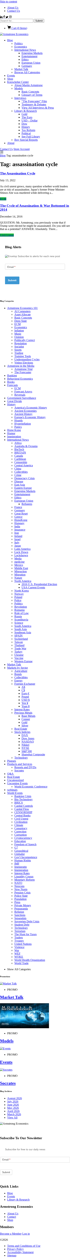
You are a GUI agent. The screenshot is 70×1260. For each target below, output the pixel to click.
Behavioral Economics (20, 378)
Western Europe (23, 661)
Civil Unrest (7, 235)
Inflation (19, 330)
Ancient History (23, 414)
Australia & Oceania (26, 446)
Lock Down (21, 552)
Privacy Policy (15, 1249)
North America (22, 581)
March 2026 (14, 1114)
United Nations (23, 943)
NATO (18, 882)
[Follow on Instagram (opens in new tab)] (10, 17)
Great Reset (21, 513)
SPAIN (18, 635)
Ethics (25, 59)
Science (18, 622)
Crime (17, 475)
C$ (23, 690)
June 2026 (13, 1104)
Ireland (18, 536)
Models (18, 88)
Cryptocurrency (23, 837)
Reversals (19, 394)
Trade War (20, 648)
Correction (20, 831)
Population (20, 898)
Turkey (18, 651)
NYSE (25, 748)
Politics (18, 43)
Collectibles (21, 471)
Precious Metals (23, 712)
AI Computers (22, 311)
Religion (19, 911)
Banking (12, 375)
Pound (25, 696)
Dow (24, 123)
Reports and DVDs (25, 767)
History (26, 126)
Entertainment (29, 56)
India (17, 526)
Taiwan (18, 642)
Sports (18, 349)
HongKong (20, 520)
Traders (18, 937)
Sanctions (19, 915)
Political (26, 133)
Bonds (18, 674)
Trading (18, 353)
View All (12, 1117)
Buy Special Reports (26, 139)
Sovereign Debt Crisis (26, 921)
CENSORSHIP (23, 812)
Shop (10, 78)
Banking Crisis (22, 796)
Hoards (18, 420)
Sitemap (11, 1255)
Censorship (20, 462)
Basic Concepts (30, 91)
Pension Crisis (22, 892)
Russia (18, 616)
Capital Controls (23, 805)
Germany (27, 65)
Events (11, 75)
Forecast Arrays (23, 391)
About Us (12, 7)
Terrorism (19, 931)
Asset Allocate (22, 314)
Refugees (27, 503)
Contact (11, 1216)
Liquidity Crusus (23, 876)
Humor (11, 433)
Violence (19, 947)
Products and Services (19, 764)
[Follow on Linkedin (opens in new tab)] (1, 17)
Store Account (21, 149)
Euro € (25, 693)
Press (17, 902)
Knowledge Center (18, 82)
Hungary (19, 523)
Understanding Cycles (26, 359)
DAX (25, 735)
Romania (19, 609)
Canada (18, 455)
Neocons (19, 886)
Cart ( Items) (19, 28)
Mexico (18, 564)
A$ (23, 687)
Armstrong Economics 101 (22, 308)
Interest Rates (22, 709)
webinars (12, 789)
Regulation (20, 343)
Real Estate (20, 728)
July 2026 (12, 1101)
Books (11, 381)
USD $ (26, 699)
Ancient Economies (25, 410)
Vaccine (18, 658)
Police (17, 600)
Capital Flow (21, 809)
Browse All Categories (27, 72)
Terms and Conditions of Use (23, 1245)
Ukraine (19, 654)
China (17, 468)
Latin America (22, 548)
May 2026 (13, 1107)
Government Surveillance (21, 397)
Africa (18, 442)
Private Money (22, 905)
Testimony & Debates (34, 104)
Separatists (20, 918)
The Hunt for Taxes (25, 934)
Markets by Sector (17, 667)
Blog (10, 40)
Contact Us (13, 10)
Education (20, 841)
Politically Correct (24, 340)
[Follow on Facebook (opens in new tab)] (4, 17)
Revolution (20, 606)
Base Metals (28, 715)
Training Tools (22, 356)
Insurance (19, 529)
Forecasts (12, 385)
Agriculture (20, 670)
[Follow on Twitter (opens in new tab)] (7, 17)
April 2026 (13, 1111)
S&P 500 (27, 751)
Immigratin (20, 866)
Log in (26, 1233)
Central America (23, 465)
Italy (16, 542)
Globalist (19, 854)
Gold (24, 114)
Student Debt (21, 924)
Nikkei (25, 744)
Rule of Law (21, 613)
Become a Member (11, 1233)
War (16, 950)
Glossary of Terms (32, 94)
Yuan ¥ (26, 706)
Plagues (11, 760)
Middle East (21, 568)
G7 (16, 847)
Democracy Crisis (24, 478)
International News (25, 49)
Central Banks (22, 815)
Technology (21, 757)
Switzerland (21, 638)
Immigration (14, 436)
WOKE (18, 956)
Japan (17, 545)
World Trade (21, 963)
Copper (26, 719)
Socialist (19, 346)
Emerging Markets (32, 53)
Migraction (20, 571)
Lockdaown (21, 555)
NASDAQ (28, 741)
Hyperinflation (22, 423)
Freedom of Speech (25, 844)
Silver (25, 725)
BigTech (19, 449)
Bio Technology (23, 799)
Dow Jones (28, 738)
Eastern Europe (23, 487)
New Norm (20, 889)
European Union (31, 62)
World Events (15, 793)
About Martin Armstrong (28, 85)
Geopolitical (21, 850)
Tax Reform (28, 130)
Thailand (19, 645)
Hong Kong (14, 430)
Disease (18, 481)
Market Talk (21, 69)
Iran (16, 532)
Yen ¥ (25, 703)
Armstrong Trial (23, 369)
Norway (19, 593)
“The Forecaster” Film (34, 101)
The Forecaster (22, 372)
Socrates (19, 770)
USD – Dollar (30, 120)
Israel (17, 539)
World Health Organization (29, 960)
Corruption (20, 834)
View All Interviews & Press (38, 107)
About (10, 143)
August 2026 (14, 1098)
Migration (19, 574)
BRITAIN (20, 452)
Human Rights (22, 860)
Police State (21, 895)
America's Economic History (30, 407)
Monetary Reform (24, 879)
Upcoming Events (17, 783)
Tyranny (19, 940)
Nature (18, 577)
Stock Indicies (22, 731)
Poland (18, 597)
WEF (17, 953)
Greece (18, 516)
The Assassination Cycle (17, 173)
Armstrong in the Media (20, 365)
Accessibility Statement (20, 1252)
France (18, 507)
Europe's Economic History (30, 417)
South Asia (20, 629)
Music (17, 333)
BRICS (18, 802)
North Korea (21, 590)
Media (18, 558)
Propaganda (21, 908)
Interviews (20, 98)
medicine (19, 561)
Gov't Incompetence (25, 857)
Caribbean (20, 459)
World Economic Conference (30, 786)
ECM (3, 198)
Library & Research (25, 110)
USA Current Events (33, 587)
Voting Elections (23, 362)
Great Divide (14, 401)
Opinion (19, 336)
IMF (16, 863)
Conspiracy (20, 828)
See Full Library (31, 136)
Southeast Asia (22, 632)
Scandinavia (21, 619)
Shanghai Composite (33, 754)
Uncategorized (15, 780)
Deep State (20, 320)
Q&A (10, 773)
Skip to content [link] (8, 1)
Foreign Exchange (24, 683)
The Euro (27, 117)
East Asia (19, 484)
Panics (18, 426)
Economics (20, 46)
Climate (18, 825)
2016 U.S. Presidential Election (39, 584)
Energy (18, 680)
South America (22, 626)
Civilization (20, 821)
